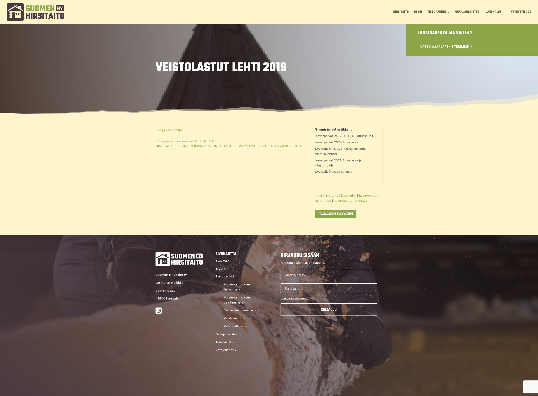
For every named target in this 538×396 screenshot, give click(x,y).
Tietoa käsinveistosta (241, 310)
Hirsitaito (401, 12)
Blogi (418, 12)
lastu (319, 201)
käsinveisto (367, 196)
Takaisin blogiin (336, 214)
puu (328, 201)
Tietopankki (436, 12)
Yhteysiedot (225, 350)
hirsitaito (331, 196)
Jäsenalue (493, 12)
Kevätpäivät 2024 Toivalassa (336, 142)
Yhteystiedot (521, 12)
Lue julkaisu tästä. (169, 130)
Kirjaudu (329, 309)
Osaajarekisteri (467, 12)
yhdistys (361, 201)
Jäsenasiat (224, 342)
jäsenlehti (348, 196)
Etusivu (222, 261)
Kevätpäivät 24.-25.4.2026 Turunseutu (344, 136)
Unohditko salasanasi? (295, 298)
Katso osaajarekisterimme (444, 46)
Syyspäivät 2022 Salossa (333, 172)
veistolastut (343, 201)
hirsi (318, 196)
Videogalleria (235, 326)
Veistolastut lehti (238, 318)
